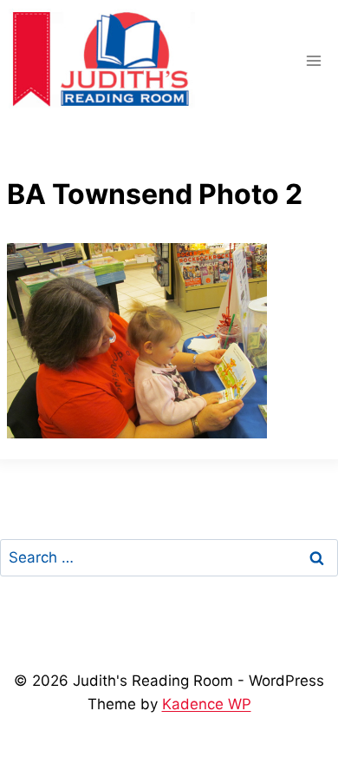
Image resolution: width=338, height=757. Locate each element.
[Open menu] (313, 60)
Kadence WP (206, 704)
